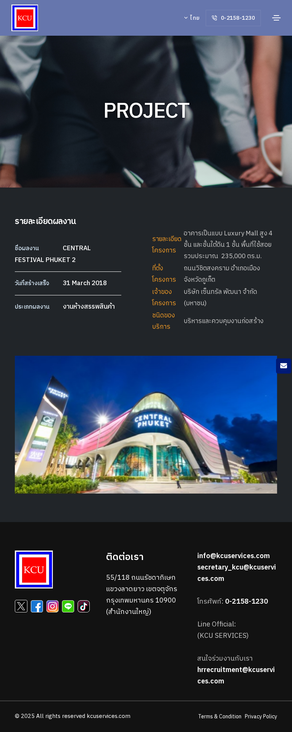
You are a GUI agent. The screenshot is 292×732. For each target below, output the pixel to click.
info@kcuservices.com (233, 556)
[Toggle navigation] (276, 18)
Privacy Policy (261, 716)
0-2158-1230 (237, 18)
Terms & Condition (219, 716)
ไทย (194, 18)
